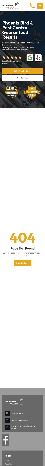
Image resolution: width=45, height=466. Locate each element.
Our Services (22, 78)
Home (7, 460)
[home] (11, 5)
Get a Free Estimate (23, 71)
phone (32, 5)
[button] (40, 6)
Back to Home (22, 263)
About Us (8, 464)
